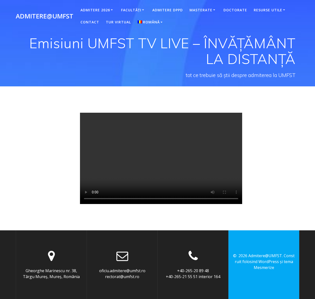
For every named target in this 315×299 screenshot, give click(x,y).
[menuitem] (151, 22)
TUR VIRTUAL (118, 22)
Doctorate (235, 10)
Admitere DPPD (167, 10)
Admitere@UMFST (44, 16)
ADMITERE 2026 (95, 10)
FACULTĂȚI (131, 10)
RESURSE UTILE (268, 10)
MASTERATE (200, 10)
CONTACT (89, 22)
